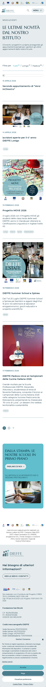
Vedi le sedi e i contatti (16, 576)
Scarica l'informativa (23, 541)
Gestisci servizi (7, 662)
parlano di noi (14, 467)
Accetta (23, 667)
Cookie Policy (17, 684)
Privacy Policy (28, 684)
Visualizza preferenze (23, 679)
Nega (23, 673)
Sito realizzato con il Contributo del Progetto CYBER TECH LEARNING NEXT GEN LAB (22, 595)
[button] (43, 639)
